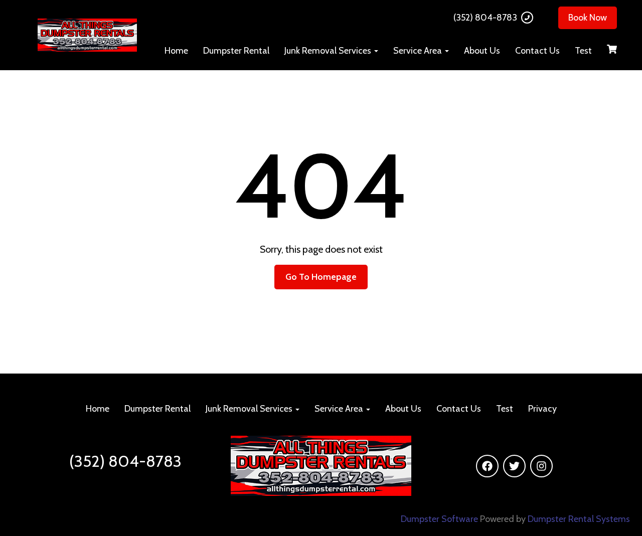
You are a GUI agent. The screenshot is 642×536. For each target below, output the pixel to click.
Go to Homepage (321, 276)
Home (176, 50)
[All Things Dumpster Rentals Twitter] (514, 466)
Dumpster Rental (236, 50)
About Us (482, 50)
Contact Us (537, 50)
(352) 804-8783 (485, 17)
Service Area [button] (418, 50)
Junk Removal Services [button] (328, 50)
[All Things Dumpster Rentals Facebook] (487, 466)
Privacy (542, 408)
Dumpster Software (439, 518)
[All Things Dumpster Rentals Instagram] (541, 466)
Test (583, 50)
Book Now (587, 17)
